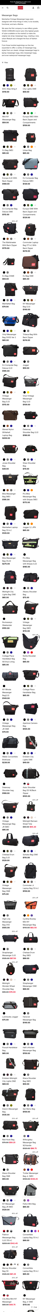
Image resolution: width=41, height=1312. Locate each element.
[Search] (7, 7)
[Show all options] (14, 85)
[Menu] (2, 7)
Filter (6, 62)
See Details (22, 3)
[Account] (33, 7)
